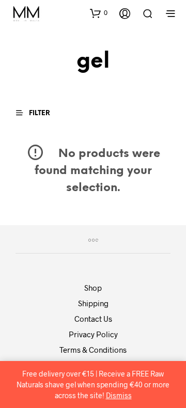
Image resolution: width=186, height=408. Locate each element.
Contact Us (93, 318)
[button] (98, 13)
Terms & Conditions (93, 349)
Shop (93, 287)
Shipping (93, 303)
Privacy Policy (93, 334)
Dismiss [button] (119, 395)
